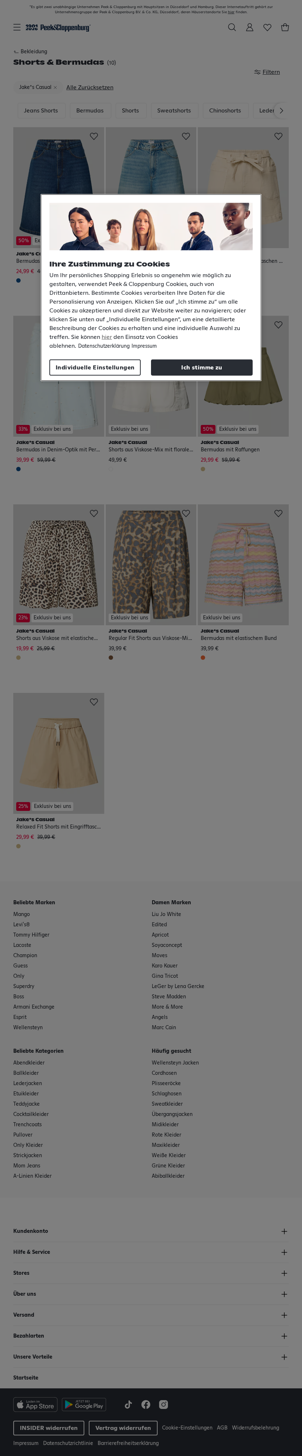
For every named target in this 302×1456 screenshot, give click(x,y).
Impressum (144, 346)
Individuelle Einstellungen (95, 368)
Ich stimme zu (201, 368)
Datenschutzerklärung (104, 346)
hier (107, 337)
